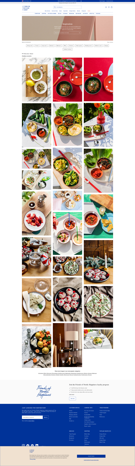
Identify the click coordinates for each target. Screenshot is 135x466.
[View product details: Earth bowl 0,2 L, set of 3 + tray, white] (93, 212)
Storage (65, 13)
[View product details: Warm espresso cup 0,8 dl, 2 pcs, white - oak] (32, 205)
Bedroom (71, 13)
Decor (59, 13)
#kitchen (86, 373)
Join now (73, 398)
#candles (61, 374)
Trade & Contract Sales (105, 410)
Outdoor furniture (67, 49)
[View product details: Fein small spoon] (43, 305)
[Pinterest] (32, 445)
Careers (86, 412)
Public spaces (79, 45)
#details (57, 374)
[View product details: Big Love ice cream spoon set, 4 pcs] (41, 68)
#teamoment (73, 373)
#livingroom (49, 373)
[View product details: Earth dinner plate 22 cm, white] (78, 198)
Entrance (71, 45)
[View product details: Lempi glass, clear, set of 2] (37, 175)
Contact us (71, 420)
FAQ (70, 418)
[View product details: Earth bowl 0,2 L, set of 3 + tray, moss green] (97, 131)
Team (101, 414)
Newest (31, 53)
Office (65, 45)
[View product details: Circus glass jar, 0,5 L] (34, 262)
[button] (106, 7)
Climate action (87, 420)
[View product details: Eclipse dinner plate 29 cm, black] (27, 256)
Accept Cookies (91, 456)
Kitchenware (87, 442)
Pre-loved (71, 440)
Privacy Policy (33, 459)
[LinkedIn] (36, 445)
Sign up (45, 417)
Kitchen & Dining (52, 13)
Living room (44, 45)
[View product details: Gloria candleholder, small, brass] (106, 267)
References (102, 416)
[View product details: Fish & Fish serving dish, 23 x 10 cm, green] (46, 178)
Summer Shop (55, 10)
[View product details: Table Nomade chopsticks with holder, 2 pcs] (95, 135)
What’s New (87, 434)
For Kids (98, 13)
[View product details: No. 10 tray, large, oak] (64, 199)
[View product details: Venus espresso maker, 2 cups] (41, 199)
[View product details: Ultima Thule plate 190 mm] (41, 285)
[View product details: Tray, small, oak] (29, 67)
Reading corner (88, 45)
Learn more (71, 394)
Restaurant (71, 438)
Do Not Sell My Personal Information (91, 460)
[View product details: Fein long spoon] (76, 77)
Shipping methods (73, 414)
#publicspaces (84, 374)
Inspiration (65, 10)
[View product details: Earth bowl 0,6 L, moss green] (40, 182)
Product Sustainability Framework (89, 417)
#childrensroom (61, 373)
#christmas (40, 373)
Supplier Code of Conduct (90, 424)
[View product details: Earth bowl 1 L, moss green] (63, 89)
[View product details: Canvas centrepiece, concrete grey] (45, 124)
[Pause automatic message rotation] (81, 1)
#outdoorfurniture (77, 374)
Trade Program (103, 412)
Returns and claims (73, 416)
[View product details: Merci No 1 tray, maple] (102, 136)
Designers (84, 10)
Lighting (44, 13)
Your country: (25, 420)
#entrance (53, 374)
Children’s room (98, 45)
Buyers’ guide (87, 426)
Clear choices (110, 42)
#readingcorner (80, 373)
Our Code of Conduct (89, 422)
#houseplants (55, 373)
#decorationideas (47, 374)
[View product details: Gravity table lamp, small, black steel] (72, 343)
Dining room (29, 45)
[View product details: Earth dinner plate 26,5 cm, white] (39, 250)
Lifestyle (91, 13)
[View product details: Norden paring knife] (27, 360)
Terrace (37, 45)
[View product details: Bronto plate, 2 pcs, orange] (72, 80)
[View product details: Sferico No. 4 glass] (63, 362)
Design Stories (72, 10)
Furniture (37, 13)
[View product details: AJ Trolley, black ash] (77, 349)
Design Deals (103, 440)
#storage (90, 373)
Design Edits (102, 436)
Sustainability (87, 414)
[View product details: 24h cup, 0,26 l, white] (68, 196)
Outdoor (85, 13)
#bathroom (94, 373)
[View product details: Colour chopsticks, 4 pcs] (59, 78)
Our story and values (89, 410)
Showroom (71, 436)
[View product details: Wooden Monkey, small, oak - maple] (70, 358)
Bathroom (78, 13)
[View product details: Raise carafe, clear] (33, 172)
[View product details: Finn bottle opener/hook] (62, 350)
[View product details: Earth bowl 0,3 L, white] (35, 70)
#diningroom (66, 374)
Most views (26, 53)
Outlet (89, 10)
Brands (78, 10)
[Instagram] (23, 445)
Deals (60, 10)
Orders (70, 410)
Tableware (86, 444)
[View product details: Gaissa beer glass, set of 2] (102, 210)
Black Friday (102, 442)
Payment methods (73, 412)
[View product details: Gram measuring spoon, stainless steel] (96, 142)
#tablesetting (68, 373)
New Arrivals (47, 10)
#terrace (71, 374)
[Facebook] (27, 445)
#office (44, 373)
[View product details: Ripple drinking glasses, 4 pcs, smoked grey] (26, 341)
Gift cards (102, 438)
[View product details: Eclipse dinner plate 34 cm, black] (35, 337)
